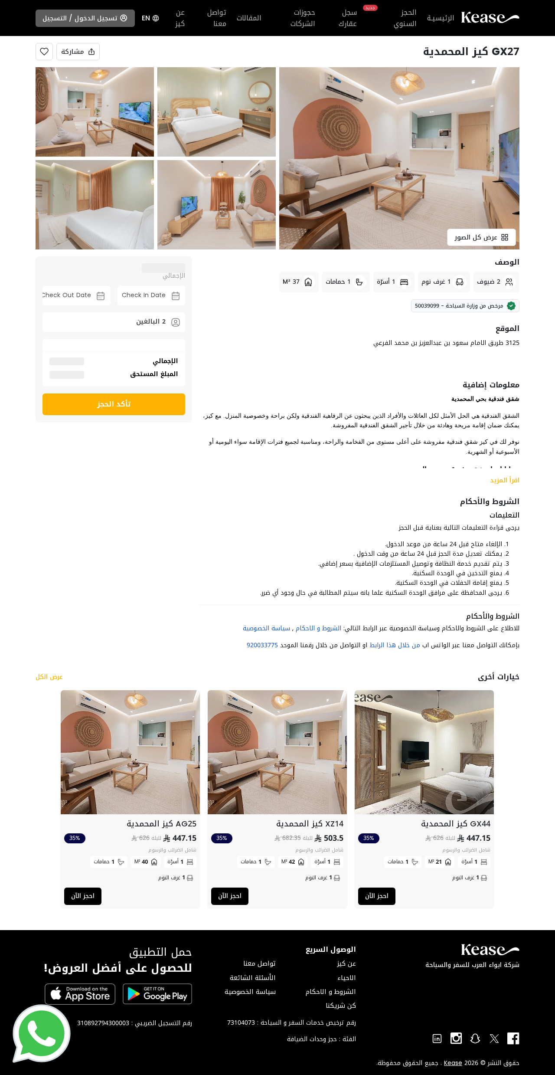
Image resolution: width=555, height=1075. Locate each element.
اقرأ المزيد (504, 480)
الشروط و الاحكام (317, 628)
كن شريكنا (341, 1006)
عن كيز (180, 18)
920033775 (262, 645)
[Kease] (490, 19)
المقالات (249, 18)
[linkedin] (437, 1038)
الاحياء (346, 978)
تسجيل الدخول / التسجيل (80, 18)
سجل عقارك (348, 18)
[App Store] (80, 994)
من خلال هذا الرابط (394, 645)
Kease (453, 1063)
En (146, 18)
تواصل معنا (216, 18)
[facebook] (513, 1038)
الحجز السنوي (392, 18)
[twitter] (494, 1038)
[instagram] (456, 1038)
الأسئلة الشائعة (253, 978)
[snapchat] (475, 1038)
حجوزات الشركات (303, 18)
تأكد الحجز (114, 404)
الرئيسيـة (440, 18)
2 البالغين (151, 322)
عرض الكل (49, 677)
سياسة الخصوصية (266, 628)
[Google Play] (157, 993)
